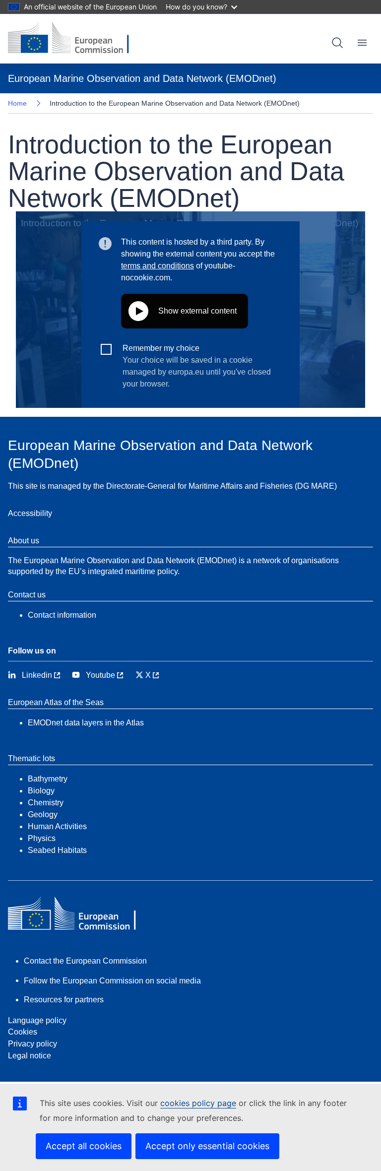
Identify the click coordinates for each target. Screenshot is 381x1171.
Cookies (22, 1032)
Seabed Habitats (57, 850)
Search (337, 43)
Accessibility (30, 513)
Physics (42, 838)
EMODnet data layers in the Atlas (86, 722)
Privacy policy (32, 1044)
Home (17, 103)
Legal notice (29, 1055)
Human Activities (57, 826)
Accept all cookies (84, 1146)
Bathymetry (47, 779)
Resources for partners (64, 999)
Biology (41, 790)
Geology (43, 814)
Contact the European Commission (85, 961)
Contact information (62, 615)
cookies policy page (198, 1103)
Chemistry (46, 802)
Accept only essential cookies (207, 1146)
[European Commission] (76, 39)
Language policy (37, 1020)
